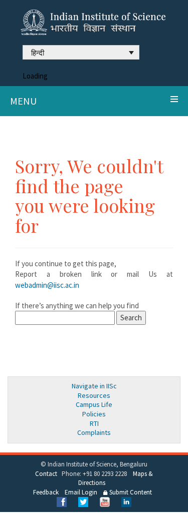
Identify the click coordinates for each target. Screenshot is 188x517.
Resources (94, 395)
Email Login (81, 492)
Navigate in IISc (94, 385)
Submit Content (130, 492)
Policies (94, 413)
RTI (94, 423)
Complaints (94, 432)
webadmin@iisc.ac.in (47, 285)
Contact (46, 473)
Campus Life (94, 404)
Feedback (46, 492)
